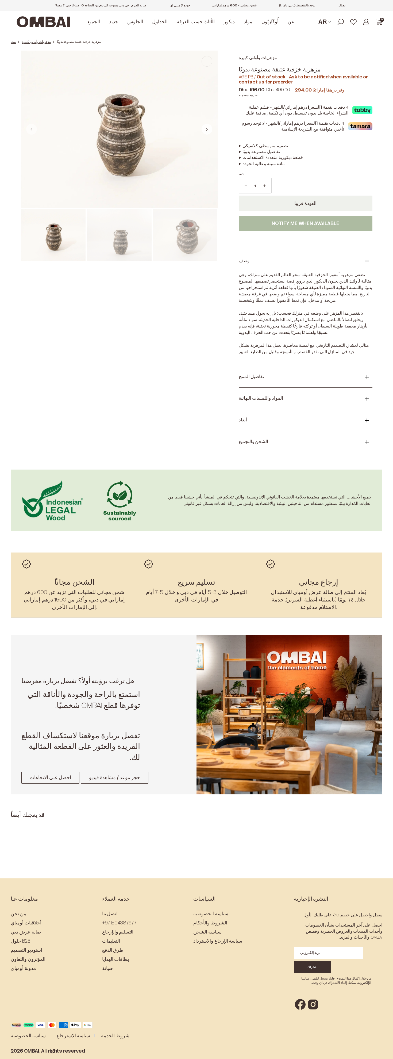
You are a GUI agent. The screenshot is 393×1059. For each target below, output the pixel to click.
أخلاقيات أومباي (26, 922)
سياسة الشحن (207, 932)
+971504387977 (119, 922)
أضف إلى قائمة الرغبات (305, 239)
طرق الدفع (113, 950)
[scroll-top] (382, 1048)
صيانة (107, 968)
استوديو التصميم (26, 950)
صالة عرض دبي (26, 932)
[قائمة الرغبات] (353, 22)
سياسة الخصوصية (210, 913)
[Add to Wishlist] (207, 61)
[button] (340, 22)
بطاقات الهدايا (115, 959)
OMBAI (31, 1051)
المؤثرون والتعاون (28, 959)
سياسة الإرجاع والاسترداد (217, 941)
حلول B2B (20, 941)
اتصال (342, 5)
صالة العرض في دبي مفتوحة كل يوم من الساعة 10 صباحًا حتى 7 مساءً (100, 5)
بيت (13, 42)
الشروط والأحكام (210, 922)
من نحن (18, 913)
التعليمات (111, 941)
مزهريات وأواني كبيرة (36, 42)
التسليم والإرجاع (118, 932)
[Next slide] (207, 129)
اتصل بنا (110, 913)
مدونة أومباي (23, 968)
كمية (241, 174)
